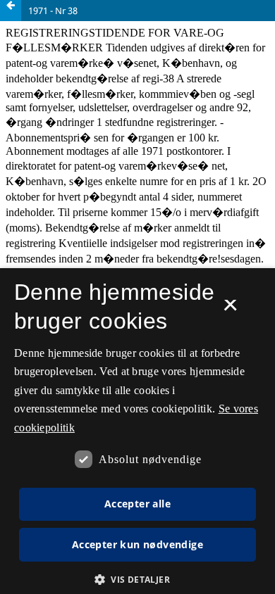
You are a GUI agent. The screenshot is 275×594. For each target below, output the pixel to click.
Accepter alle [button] (137, 503)
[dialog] (137, 431)
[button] (137, 579)
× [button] (230, 310)
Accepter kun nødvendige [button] (137, 544)
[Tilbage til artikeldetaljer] (10, 10)
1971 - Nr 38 (53, 10)
